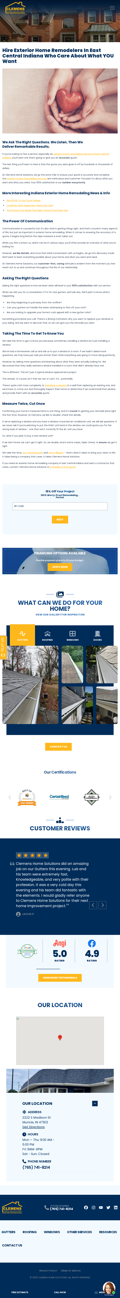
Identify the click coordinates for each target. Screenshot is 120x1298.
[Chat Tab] (60, 649)
